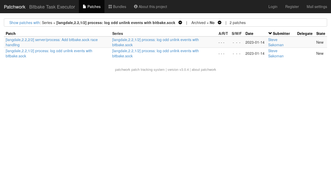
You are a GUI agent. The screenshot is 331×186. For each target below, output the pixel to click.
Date (249, 33)
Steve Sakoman (276, 42)
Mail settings (317, 6)
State (320, 33)
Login (272, 6)
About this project (152, 6)
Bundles (119, 6)
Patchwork (14, 6)
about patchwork (204, 69)
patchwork (122, 69)
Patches (93, 6)
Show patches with (24, 22)
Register (292, 6)
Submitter (281, 33)
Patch (11, 33)
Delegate (305, 33)
